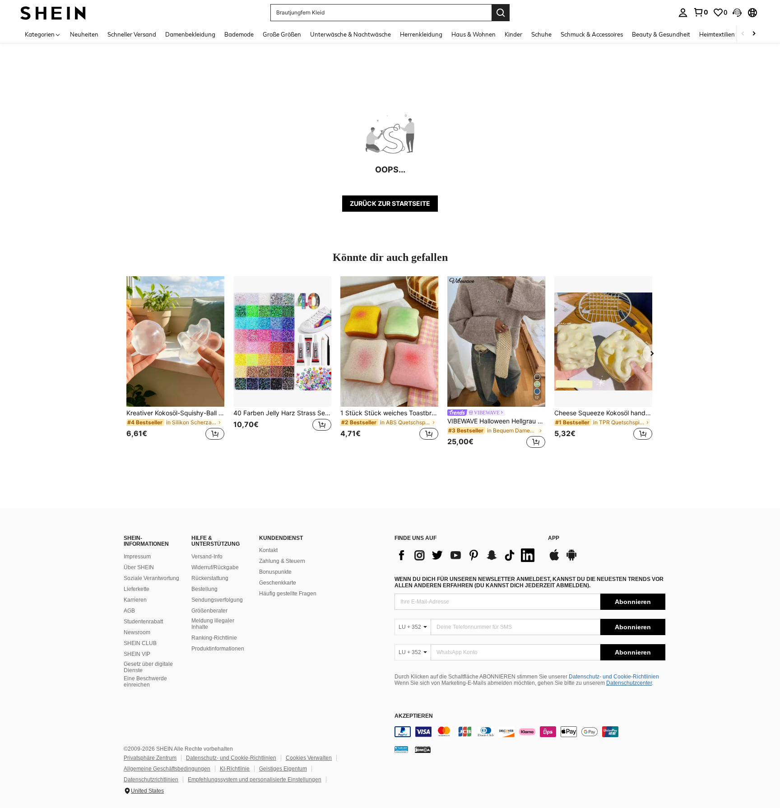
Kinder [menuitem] (513, 34)
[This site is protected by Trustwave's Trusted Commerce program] (401, 749)
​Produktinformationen (217, 648)
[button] (737, 12)
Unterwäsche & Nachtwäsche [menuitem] (350, 34)
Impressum (137, 556)
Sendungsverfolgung (217, 600)
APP (553, 538)
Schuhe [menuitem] (541, 34)
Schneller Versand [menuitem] (131, 34)
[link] (700, 12)
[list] (467, 555)
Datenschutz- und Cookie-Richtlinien (614, 676)
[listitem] (175, 363)
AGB (129, 611)
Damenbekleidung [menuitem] (190, 34)
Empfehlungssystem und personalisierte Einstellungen (254, 779)
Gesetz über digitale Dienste (148, 667)
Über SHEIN (139, 567)
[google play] (571, 559)
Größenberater (209, 611)
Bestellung (204, 589)
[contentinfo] (530, 731)
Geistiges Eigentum (283, 769)
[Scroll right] (754, 34)
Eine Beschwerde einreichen (145, 681)
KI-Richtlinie (235, 769)
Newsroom (137, 632)
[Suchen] (501, 12)
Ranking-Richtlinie (214, 638)
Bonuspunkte (275, 572)
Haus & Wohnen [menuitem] (473, 34)
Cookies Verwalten (309, 758)
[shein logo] (53, 12)
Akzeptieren (414, 716)
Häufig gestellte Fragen (287, 593)
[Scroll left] (743, 34)
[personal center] (683, 12)
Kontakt (268, 550)
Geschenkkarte (277, 583)
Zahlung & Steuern (282, 561)
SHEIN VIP (137, 654)
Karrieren (135, 600)
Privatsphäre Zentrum (150, 758)
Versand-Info (207, 556)
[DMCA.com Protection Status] (423, 749)
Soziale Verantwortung (151, 578)
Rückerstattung (209, 578)
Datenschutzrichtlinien (151, 779)
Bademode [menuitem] (239, 34)
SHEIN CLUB (140, 643)
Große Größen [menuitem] (282, 34)
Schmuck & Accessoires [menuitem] (592, 34)
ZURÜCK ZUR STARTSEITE (390, 203)
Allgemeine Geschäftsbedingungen (167, 769)
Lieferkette (136, 589)
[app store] (554, 559)
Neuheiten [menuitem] (84, 34)
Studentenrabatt (143, 621)
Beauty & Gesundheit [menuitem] (661, 34)
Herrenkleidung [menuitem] (421, 34)
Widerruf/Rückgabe (215, 567)
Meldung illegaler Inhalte (212, 624)
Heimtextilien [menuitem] (717, 34)
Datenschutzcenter (629, 683)
